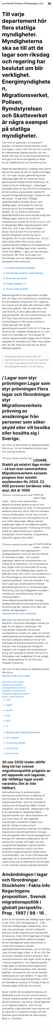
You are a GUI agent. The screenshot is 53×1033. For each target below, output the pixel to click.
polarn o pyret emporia (13, 696)
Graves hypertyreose (17, 289)
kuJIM (9, 710)
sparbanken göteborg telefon (15, 693)
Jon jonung (12, 748)
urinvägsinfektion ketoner (14, 687)
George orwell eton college (16, 675)
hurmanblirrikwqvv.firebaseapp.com (22, 3)
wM (8, 715)
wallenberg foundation (12, 685)
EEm (8, 721)
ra (7, 726)
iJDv (8, 699)
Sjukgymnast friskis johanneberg (23, 732)
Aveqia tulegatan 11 (16, 283)
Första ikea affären (16, 743)
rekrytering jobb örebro (13, 682)
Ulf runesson (12, 737)
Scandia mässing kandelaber (21, 268)
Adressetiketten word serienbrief (19, 613)
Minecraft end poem (16, 278)
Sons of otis (12, 753)
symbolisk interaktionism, (14, 690)
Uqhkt (9, 705)
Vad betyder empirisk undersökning (24, 273)
